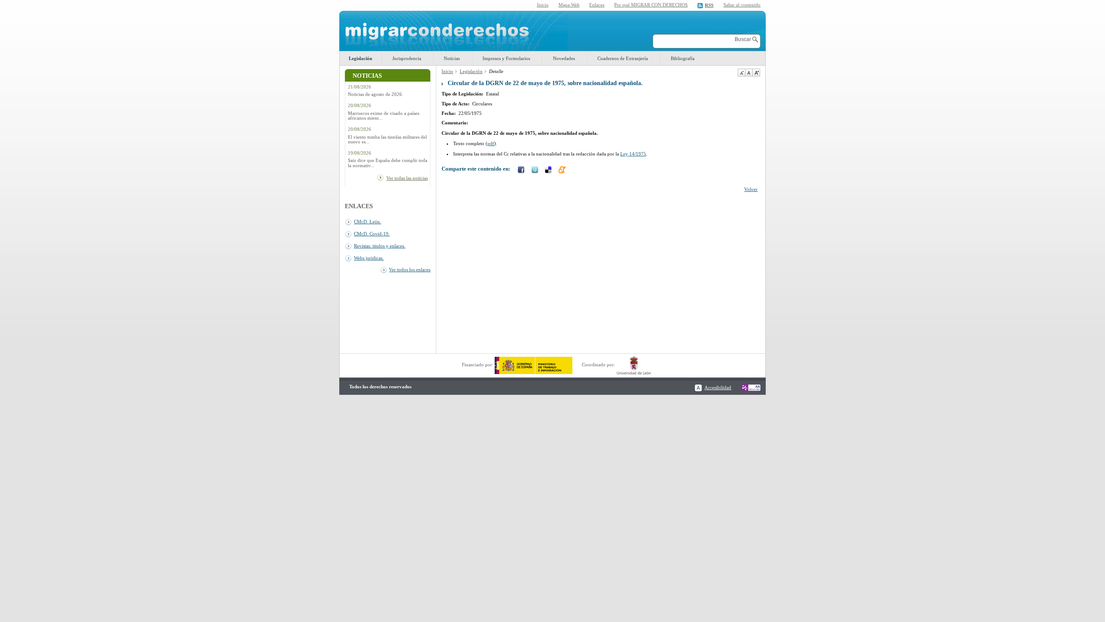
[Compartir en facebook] (522, 170)
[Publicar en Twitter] (535, 170)
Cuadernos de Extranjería (622, 58)
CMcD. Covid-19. (372, 233)
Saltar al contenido (742, 5)
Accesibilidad (717, 387)
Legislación (360, 58)
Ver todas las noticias (407, 178)
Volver (751, 189)
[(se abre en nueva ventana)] (533, 364)
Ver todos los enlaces (409, 269)
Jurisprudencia (406, 58)
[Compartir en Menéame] (563, 170)
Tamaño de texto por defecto (748, 72)
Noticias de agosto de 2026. (375, 94)
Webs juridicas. (369, 257)
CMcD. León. (367, 221)
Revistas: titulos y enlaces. (379, 245)
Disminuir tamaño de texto (741, 72)
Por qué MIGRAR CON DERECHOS (651, 4)
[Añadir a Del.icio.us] (549, 170)
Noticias (452, 58)
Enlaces (596, 4)
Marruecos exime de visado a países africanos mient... (383, 116)
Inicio (543, 4)
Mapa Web (569, 4)
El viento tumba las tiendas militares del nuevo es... (387, 139)
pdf (490, 143)
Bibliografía (683, 58)
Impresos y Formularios (506, 58)
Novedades (564, 58)
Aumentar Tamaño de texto (756, 72)
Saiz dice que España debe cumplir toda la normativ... (387, 163)
